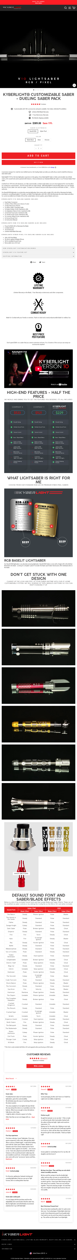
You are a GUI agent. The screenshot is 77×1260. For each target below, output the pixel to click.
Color (38, 136)
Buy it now (38, 162)
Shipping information (12, 256)
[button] (36, 104)
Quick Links (7, 1244)
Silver (39, 140)
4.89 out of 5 (43, 1058)
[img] (10, 1086)
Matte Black (30, 140)
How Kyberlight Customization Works (19, 248)
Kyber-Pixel (43, 131)
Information (7, 1249)
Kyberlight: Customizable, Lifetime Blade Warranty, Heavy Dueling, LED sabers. (37, 1240)
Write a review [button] (38, 1066)
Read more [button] (9, 1159)
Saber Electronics (38, 128)
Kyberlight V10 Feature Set (15, 252)
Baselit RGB (33, 131)
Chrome (47, 140)
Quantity (38, 145)
